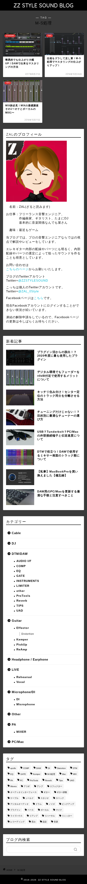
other (20, 590)
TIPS (19, 605)
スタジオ (45, 798)
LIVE (15, 669)
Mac (64, 774)
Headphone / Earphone (30, 659)
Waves (13, 786)
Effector (22, 627)
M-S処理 (51, 774)
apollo (13, 768)
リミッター (67, 816)
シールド (29, 798)
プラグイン (15, 810)
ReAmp (21, 649)
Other (16, 714)
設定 (45, 822)
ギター (47, 792)
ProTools (23, 595)
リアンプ (34, 816)
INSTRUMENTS (27, 580)
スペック (60, 798)
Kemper (22, 639)
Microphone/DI (23, 692)
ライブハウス (16, 816)
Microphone (25, 704)
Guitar (17, 620)
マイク (59, 810)
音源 (56, 822)
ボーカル (45, 810)
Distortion (27, 634)
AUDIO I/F (24, 561)
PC (21, 780)
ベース (31, 810)
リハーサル (50, 816)
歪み (34, 822)
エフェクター (56, 786)
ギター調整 (62, 792)
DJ (14, 543)
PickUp (21, 644)
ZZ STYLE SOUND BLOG (44, 5)
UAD (19, 610)
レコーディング (17, 822)
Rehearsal (24, 677)
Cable (16, 533)
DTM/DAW (20, 553)
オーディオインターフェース (23, 792)
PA (14, 724)
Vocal (20, 682)
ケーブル (14, 798)
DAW (38, 768)
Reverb (21, 600)
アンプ (40, 786)
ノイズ (52, 804)
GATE (20, 575)
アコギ (27, 786)
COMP (21, 566)
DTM (75, 768)
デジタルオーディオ (19, 804)
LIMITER (22, 585)
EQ (18, 571)
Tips (61, 780)
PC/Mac (18, 742)
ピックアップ (68, 804)
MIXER (21, 731)
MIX (75, 774)
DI (18, 699)
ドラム (39, 804)
